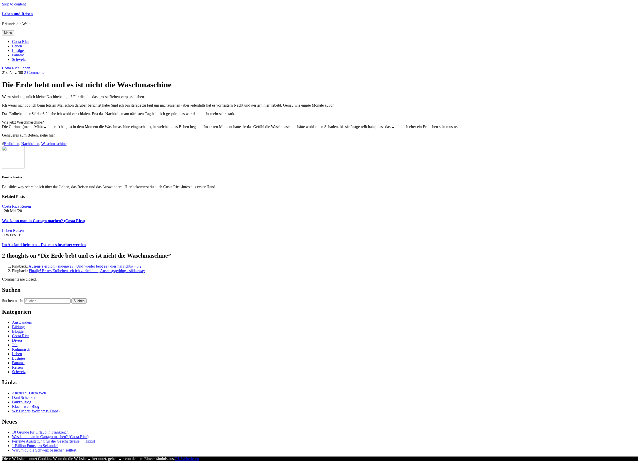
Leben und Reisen (17, 14)
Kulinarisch (21, 349)
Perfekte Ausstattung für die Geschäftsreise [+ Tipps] (53, 441)
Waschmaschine (53, 144)
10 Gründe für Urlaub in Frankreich (40, 432)
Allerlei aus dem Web (29, 393)
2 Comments (34, 72)
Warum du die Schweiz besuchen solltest (44, 450)
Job (15, 345)
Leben (17, 46)
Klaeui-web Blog (25, 406)
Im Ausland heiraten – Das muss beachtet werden (44, 245)
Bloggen (19, 331)
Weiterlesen (190, 459)
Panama (18, 55)
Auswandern (22, 322)
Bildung (18, 327)
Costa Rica (20, 41)
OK (178, 459)
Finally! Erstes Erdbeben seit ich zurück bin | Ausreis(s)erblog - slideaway (87, 271)
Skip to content (14, 4)
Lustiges (18, 50)
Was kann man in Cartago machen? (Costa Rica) (43, 221)
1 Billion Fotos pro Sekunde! (35, 446)
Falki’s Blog (21, 402)
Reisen (17, 367)
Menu (8, 33)
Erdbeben (11, 144)
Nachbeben (30, 144)
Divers (17, 340)
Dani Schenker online (29, 397)
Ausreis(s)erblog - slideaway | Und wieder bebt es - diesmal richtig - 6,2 (85, 266)
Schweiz (19, 59)
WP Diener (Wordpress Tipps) (36, 411)
